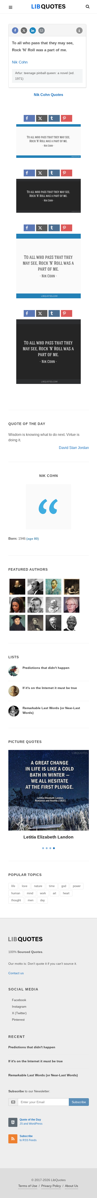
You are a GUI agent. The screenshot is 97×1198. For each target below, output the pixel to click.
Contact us (16, 973)
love (24, 886)
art (54, 893)
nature (38, 886)
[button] (87, 5)
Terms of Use (27, 1186)
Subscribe (79, 1102)
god (63, 886)
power (77, 886)
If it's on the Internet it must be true (50, 688)
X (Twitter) (19, 1013)
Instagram (19, 1006)
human (15, 893)
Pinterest (18, 1019)
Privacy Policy (51, 1186)
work (43, 893)
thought (16, 900)
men (30, 900)
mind (30, 893)
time (52, 886)
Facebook (19, 1000)
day (42, 900)
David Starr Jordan (74, 448)
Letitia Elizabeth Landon (48, 837)
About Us (71, 1186)
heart (66, 893)
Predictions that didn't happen (46, 668)
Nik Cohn (20, 62)
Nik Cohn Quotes (48, 95)
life (13, 886)
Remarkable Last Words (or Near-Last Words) (43, 1075)
